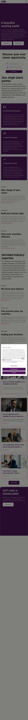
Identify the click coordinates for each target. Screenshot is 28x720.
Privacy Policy (8, 359)
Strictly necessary (14, 369)
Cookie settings (14, 365)
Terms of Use (14, 362)
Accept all (14, 372)
